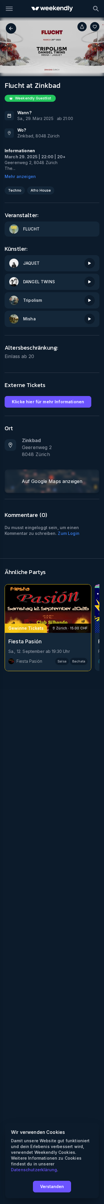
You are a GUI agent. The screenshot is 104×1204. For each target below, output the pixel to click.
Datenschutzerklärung (34, 1169)
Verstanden (52, 1186)
